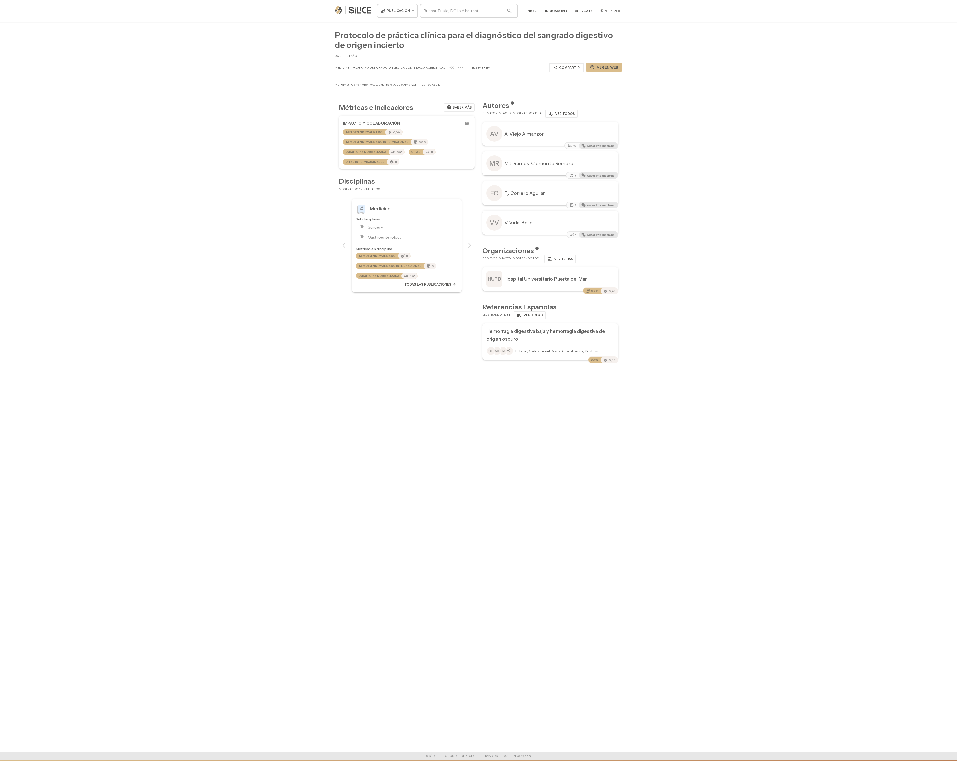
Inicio (532, 11)
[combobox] (397, 11)
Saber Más (459, 107)
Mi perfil (610, 11)
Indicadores (556, 11)
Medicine (380, 209)
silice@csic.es (522, 756)
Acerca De (584, 11)
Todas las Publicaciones (430, 284)
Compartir (566, 67)
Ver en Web (604, 67)
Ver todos (561, 114)
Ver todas (560, 259)
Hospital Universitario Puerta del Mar (545, 279)
